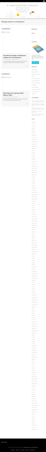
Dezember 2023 (34, 192)
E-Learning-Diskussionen (36, 80)
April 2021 (33, 262)
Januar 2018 (34, 348)
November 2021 (34, 247)
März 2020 (33, 291)
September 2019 (34, 304)
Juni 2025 (33, 152)
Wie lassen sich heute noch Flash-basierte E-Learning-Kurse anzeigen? (38, 101)
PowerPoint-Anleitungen (36, 89)
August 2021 (34, 253)
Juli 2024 (33, 177)
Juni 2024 (33, 179)
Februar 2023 (34, 214)
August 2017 (34, 359)
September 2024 (34, 172)
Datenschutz (29, 447)
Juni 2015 (33, 416)
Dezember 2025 (34, 139)
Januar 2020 (34, 295)
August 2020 (34, 280)
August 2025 (34, 148)
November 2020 (34, 273)
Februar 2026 (34, 135)
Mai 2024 (33, 181)
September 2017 (34, 357)
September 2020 (34, 278)
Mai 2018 (33, 339)
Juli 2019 (33, 308)
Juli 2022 (33, 229)
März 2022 (33, 238)
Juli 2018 (33, 335)
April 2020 (33, 289)
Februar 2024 (34, 188)
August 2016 (34, 385)
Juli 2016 (33, 387)
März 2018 (33, 343)
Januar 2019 (34, 321)
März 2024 (33, 185)
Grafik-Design (34, 85)
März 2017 (33, 370)
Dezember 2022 (34, 218)
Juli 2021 (33, 256)
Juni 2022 (33, 231)
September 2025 (34, 146)
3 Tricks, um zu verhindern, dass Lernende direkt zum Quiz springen (38, 109)
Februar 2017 (34, 372)
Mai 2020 (33, 286)
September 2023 (34, 199)
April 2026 (33, 131)
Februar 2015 (34, 425)
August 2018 (34, 332)
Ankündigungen (34, 69)
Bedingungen (25, 447)
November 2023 (34, 194)
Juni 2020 (33, 284)
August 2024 (34, 174)
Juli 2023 (33, 203)
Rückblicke (34, 93)
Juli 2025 (33, 150)
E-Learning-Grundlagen (36, 83)
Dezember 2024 (34, 166)
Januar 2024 (34, 190)
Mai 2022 (33, 234)
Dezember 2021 (34, 245)
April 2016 (33, 394)
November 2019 (34, 300)
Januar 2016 (34, 400)
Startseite (35, 29)
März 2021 (33, 264)
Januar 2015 (34, 427)
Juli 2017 (33, 361)
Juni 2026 (33, 126)
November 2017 (34, 352)
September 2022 (34, 225)
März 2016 (33, 396)
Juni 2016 (33, 389)
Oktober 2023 (34, 196)
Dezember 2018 (34, 324)
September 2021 (34, 251)
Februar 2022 (34, 240)
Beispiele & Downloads (36, 74)
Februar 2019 (34, 319)
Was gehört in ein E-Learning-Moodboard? (37, 112)
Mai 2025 (33, 155)
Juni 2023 (33, 205)
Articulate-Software (35, 72)
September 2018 (34, 330)
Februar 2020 (34, 293)
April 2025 (33, 157)
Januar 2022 (34, 242)
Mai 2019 (33, 313)
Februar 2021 (34, 267)
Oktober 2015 (34, 407)
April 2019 (33, 315)
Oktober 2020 (34, 275)
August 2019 (34, 306)
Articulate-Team (7, 59)
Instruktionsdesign (35, 87)
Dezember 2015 (34, 403)
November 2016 (34, 379)
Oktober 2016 (34, 381)
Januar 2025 (34, 163)
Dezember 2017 (34, 350)
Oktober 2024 (34, 170)
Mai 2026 (33, 128)
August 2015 (34, 411)
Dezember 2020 (34, 271)
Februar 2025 (34, 161)
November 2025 (34, 141)
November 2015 (34, 405)
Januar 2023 (34, 216)
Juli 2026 (33, 124)
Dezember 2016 (34, 376)
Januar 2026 (34, 137)
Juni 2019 (33, 310)
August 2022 (34, 227)
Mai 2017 (33, 365)
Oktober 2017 (34, 354)
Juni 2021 (33, 258)
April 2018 (33, 341)
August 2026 (34, 122)
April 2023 (33, 210)
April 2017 (33, 368)
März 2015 (33, 422)
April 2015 (33, 420)
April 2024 (33, 183)
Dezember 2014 (34, 429)
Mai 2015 (33, 418)
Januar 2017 (34, 374)
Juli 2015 (33, 414)
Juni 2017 (33, 363)
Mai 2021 (33, 260)
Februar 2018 (34, 346)
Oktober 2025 (34, 144)
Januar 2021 (34, 269)
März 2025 (33, 159)
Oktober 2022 (34, 223)
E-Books (33, 76)
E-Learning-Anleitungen (36, 78)
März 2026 (33, 133)
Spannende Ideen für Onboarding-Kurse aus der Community (38, 115)
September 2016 (34, 383)
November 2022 (34, 220)
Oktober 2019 (34, 302)
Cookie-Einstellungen (35, 447)
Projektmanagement (35, 91)
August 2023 (34, 201)
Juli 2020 (33, 282)
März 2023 (33, 212)
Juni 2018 (33, 337)
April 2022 (33, 236)
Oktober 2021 (34, 249)
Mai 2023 (33, 207)
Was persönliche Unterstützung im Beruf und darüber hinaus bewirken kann (38, 104)
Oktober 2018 (34, 328)
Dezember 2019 (34, 297)
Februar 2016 (34, 398)
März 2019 (33, 317)
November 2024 (34, 168)
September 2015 (34, 409)
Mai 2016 (33, 392)
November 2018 (34, 326)
